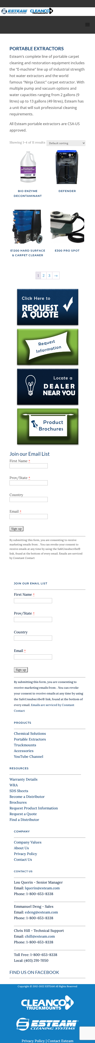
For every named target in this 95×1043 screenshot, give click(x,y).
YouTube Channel (28, 756)
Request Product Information (34, 808)
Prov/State (20, 477)
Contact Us (23, 859)
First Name (20, 461)
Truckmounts (25, 745)
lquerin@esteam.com (42, 888)
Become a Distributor (27, 796)
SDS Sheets (19, 791)
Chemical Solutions (30, 733)
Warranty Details (24, 779)
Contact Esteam (60, 1041)
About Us (21, 848)
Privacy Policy (25, 853)
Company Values (28, 842)
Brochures (18, 802)
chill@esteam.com (40, 936)
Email (15, 511)
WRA (14, 785)
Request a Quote (23, 814)
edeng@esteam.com (41, 912)
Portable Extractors (30, 739)
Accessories (24, 750)
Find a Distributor (24, 819)
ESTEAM (50, 986)
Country (16, 494)
